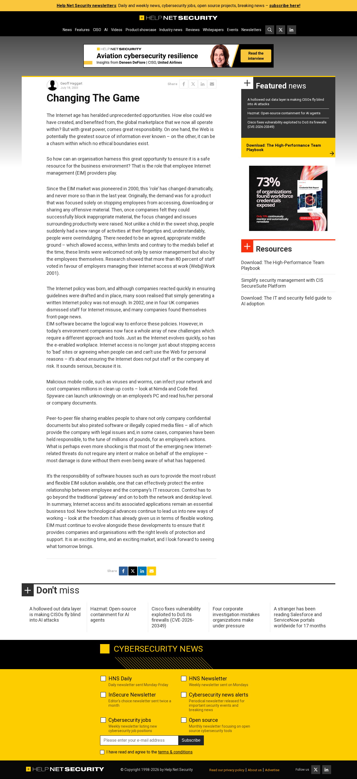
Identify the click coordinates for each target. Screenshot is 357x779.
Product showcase (141, 30)
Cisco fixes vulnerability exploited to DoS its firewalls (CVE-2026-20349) (176, 617)
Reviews (193, 30)
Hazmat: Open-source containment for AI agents (283, 113)
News (67, 30)
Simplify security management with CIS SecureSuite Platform (282, 283)
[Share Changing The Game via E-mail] (212, 84)
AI (106, 30)
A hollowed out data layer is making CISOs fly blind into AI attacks (55, 614)
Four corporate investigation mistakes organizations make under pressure (236, 617)
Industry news (170, 30)
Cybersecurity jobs (129, 720)
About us (255, 770)
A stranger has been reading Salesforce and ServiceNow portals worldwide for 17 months (300, 617)
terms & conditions (175, 752)
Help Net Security (179, 770)
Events (232, 30)
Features (82, 30)
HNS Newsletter (208, 678)
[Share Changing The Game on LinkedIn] (202, 84)
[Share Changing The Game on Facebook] (183, 84)
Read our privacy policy (226, 770)
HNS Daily (120, 678)
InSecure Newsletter (132, 695)
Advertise (272, 770)
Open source (203, 720)
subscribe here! (284, 5)
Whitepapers (213, 30)
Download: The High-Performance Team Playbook (283, 147)
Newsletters (251, 30)
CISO (97, 30)
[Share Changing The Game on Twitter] (193, 84)
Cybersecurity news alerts (218, 695)
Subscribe (191, 740)
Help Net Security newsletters (86, 5)
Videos (116, 30)
